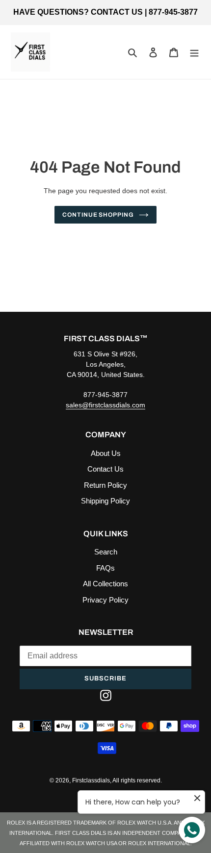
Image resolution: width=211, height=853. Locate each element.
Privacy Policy (105, 600)
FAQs (105, 568)
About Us (106, 453)
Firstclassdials (91, 780)
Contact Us (105, 469)
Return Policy (105, 485)
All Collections (105, 583)
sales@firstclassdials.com (105, 405)
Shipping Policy (105, 501)
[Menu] (194, 52)
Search (105, 552)
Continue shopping (98, 214)
